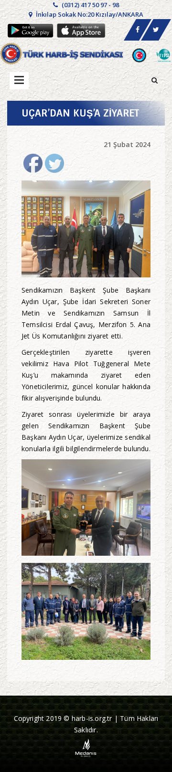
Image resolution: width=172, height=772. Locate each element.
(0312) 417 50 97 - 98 (89, 4)
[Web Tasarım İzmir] (86, 746)
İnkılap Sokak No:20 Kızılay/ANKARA (88, 14)
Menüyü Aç (19, 80)
